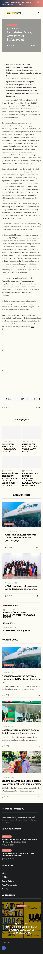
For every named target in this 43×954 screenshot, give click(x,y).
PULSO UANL (8, 575)
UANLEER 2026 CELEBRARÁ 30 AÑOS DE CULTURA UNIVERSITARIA (21, 930)
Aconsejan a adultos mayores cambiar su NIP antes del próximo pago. (20, 537)
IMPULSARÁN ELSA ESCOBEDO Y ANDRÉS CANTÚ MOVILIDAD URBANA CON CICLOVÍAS (11, 479)
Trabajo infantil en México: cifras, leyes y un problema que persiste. (21, 782)
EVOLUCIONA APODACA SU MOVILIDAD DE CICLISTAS (9, 447)
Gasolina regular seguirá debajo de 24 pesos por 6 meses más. (20, 732)
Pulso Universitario (9, 885)
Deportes (5, 889)
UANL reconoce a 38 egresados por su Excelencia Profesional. (21, 587)
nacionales (12, 25)
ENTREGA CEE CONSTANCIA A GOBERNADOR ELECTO (29, 447)
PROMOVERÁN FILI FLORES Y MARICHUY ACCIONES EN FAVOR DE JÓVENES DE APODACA (31, 479)
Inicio (4, 873)
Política (5, 877)
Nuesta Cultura (8, 881)
